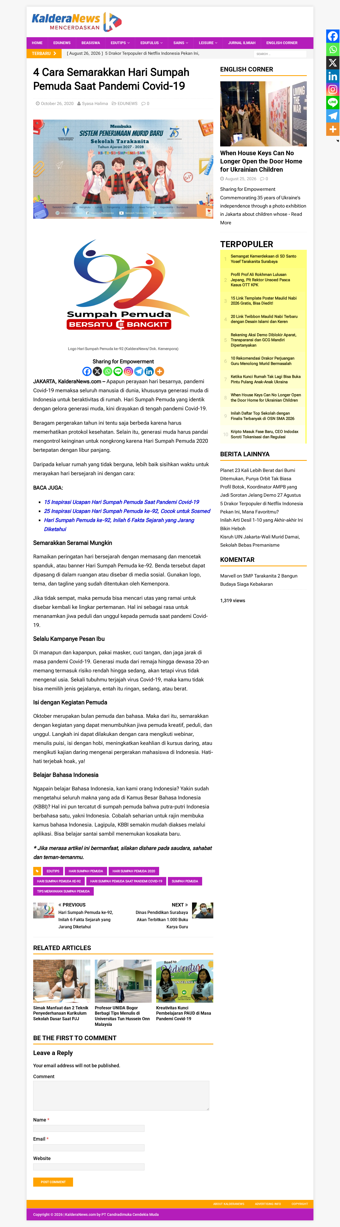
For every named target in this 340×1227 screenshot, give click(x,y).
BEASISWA (91, 43)
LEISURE (206, 43)
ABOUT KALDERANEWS (228, 1204)
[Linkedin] (149, 371)
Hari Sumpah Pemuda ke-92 (59, 881)
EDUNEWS (62, 43)
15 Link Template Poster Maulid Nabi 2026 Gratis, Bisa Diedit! (264, 301)
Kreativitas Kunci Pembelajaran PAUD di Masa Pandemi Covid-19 (183, 1013)
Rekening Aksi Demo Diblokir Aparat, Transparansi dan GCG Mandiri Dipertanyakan (263, 340)
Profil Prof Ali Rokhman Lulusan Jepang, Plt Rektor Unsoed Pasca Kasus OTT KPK (260, 279)
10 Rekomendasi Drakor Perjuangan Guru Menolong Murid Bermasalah (262, 361)
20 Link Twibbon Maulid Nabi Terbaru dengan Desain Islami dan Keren (264, 319)
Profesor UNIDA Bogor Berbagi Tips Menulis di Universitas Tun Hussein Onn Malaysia (122, 1016)
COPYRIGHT (300, 1204)
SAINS (178, 43)
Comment (43, 1076)
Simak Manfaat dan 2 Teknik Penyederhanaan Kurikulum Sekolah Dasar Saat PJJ (60, 1013)
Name (40, 1120)
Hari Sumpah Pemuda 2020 (134, 871)
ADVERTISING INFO (268, 1204)
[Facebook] (87, 371)
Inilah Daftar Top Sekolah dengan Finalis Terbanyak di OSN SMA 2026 (262, 416)
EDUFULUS (150, 43)
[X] (97, 371)
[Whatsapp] (107, 371)
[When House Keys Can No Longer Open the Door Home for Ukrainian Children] (263, 142)
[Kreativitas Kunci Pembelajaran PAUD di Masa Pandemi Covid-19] (184, 998)
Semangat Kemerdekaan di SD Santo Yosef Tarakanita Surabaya (263, 259)
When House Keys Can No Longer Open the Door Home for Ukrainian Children (261, 161)
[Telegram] (138, 371)
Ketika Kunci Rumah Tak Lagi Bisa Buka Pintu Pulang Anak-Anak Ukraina (266, 379)
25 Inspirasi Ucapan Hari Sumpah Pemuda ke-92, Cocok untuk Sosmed (127, 511)
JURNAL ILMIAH (242, 43)
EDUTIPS (118, 43)
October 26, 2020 (57, 103)
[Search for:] (280, 54)
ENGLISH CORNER (282, 43)
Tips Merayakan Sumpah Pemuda (63, 891)
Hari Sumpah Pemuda (86, 871)
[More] (159, 371)
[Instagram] (128, 371)
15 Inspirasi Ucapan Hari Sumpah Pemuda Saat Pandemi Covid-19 (121, 502)
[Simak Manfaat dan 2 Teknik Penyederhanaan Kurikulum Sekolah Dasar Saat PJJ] (61, 998)
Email (39, 1139)
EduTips (53, 871)
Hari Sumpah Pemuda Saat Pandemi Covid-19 (126, 881)
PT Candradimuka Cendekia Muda (130, 1214)
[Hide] (338, 141)
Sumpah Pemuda (185, 881)
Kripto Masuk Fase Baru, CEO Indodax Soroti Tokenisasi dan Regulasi (264, 434)
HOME (37, 43)
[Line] (118, 371)
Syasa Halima (95, 103)
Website (42, 1158)
